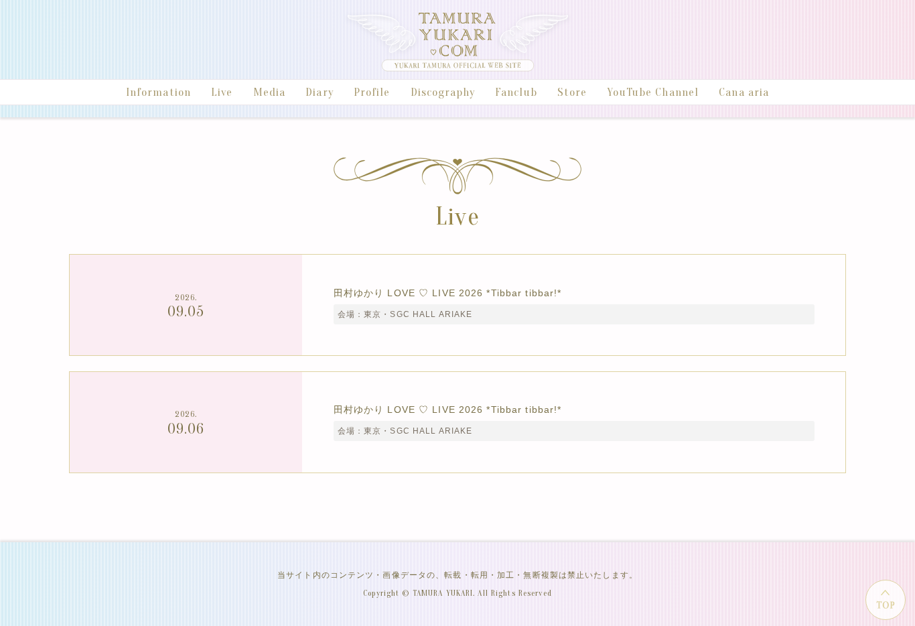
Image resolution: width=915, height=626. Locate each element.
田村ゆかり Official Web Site (457, 41)
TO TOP (885, 600)
